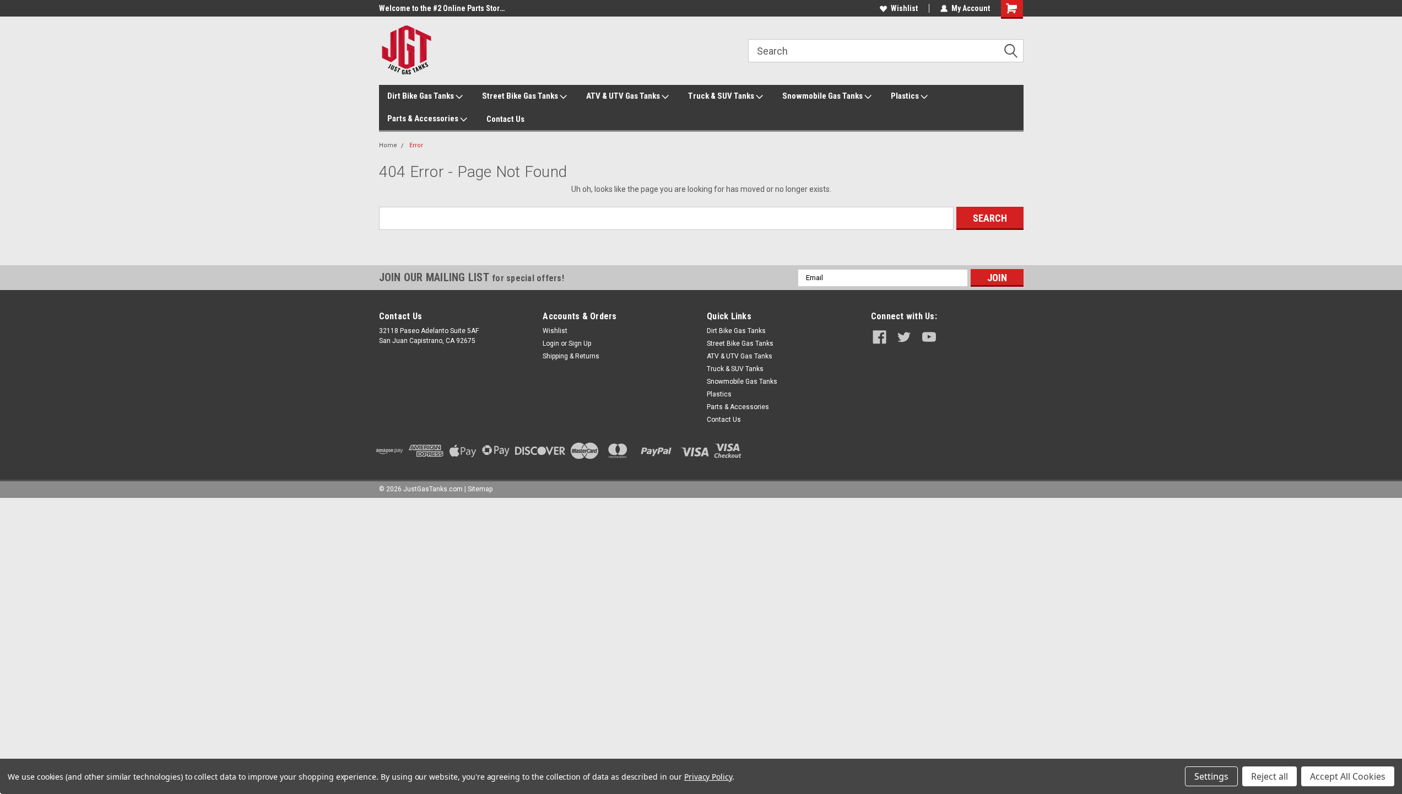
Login (551, 343)
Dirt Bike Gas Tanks (421, 96)
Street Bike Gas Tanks (521, 96)
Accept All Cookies (1347, 776)
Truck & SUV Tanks (722, 96)
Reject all (1269, 776)
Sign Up (580, 343)
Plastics (906, 96)
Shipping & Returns (571, 356)
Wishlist (904, 8)
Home (388, 145)
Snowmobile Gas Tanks (823, 96)
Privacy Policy (708, 776)
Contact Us (505, 119)
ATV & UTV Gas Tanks (624, 96)
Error (416, 145)
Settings (1211, 776)
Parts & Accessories (423, 119)
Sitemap (480, 489)
